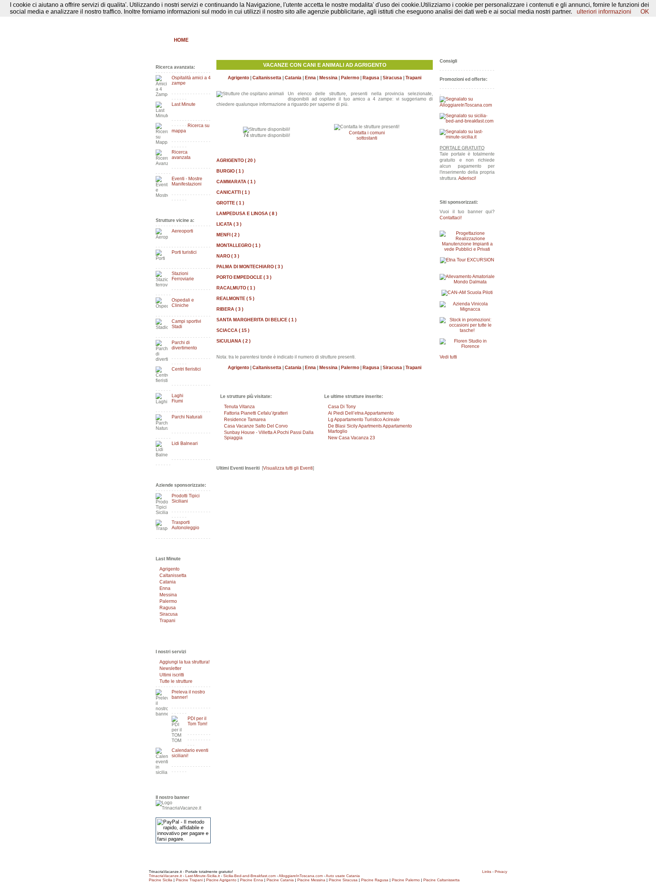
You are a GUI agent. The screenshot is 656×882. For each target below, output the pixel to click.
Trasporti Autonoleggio (185, 525)
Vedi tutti (448, 357)
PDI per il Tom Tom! (197, 721)
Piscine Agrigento (221, 880)
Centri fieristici (186, 369)
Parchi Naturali (187, 417)
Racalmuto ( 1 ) (235, 288)
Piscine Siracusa (343, 880)
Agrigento (169, 569)
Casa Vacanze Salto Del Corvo (256, 426)
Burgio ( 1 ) (230, 171)
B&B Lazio (438, 40)
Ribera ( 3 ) (229, 309)
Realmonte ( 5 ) (235, 298)
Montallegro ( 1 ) (238, 245)
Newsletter (170, 668)
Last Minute (184, 104)
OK (644, 11)
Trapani (167, 620)
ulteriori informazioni (604, 11)
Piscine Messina (311, 880)
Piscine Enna (251, 880)
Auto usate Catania (343, 876)
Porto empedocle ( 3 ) (243, 277)
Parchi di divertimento (184, 345)
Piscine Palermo (406, 880)
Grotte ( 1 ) (230, 203)
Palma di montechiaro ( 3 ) (249, 266)
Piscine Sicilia (160, 880)
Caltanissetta (172, 575)
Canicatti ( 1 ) (233, 192)
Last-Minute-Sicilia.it (202, 876)
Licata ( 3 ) (228, 224)
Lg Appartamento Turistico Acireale (364, 419)
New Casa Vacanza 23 (351, 437)
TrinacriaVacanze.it (165, 876)
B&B (202, 40)
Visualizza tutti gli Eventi (288, 468)
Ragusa (167, 607)
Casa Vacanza (301, 40)
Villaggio (342, 40)
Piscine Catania (280, 880)
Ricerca (406, 40)
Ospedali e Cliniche (183, 302)
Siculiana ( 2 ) (233, 341)
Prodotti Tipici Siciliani (186, 498)
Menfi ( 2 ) (228, 234)
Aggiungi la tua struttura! (184, 662)
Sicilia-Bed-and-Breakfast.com (249, 876)
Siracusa (168, 614)
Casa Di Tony (342, 406)
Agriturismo (232, 40)
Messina (168, 594)
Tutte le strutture (175, 681)
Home (181, 40)
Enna (164, 588)
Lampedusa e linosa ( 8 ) (246, 213)
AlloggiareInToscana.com (301, 876)
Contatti (486, 21)
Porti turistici (184, 252)
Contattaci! (451, 217)
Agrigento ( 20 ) (235, 160)
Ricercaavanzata (181, 154)
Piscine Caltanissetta (441, 880)
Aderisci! (467, 178)
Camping (375, 40)
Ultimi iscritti (171, 675)
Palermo (168, 601)
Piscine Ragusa (374, 880)
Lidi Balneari (185, 443)
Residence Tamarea (245, 419)
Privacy (501, 871)
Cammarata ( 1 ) (235, 181)
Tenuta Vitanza (239, 406)
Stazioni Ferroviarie (183, 276)
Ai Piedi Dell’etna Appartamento (361, 413)
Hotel (266, 40)
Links (486, 871)
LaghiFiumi (177, 398)
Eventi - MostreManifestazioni (187, 181)
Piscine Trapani (189, 880)
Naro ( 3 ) (227, 256)
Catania (167, 582)
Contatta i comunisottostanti (367, 135)
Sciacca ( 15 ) (232, 330)
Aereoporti (182, 231)
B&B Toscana (477, 40)
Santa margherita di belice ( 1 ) (256, 319)
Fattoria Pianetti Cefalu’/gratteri (256, 413)
